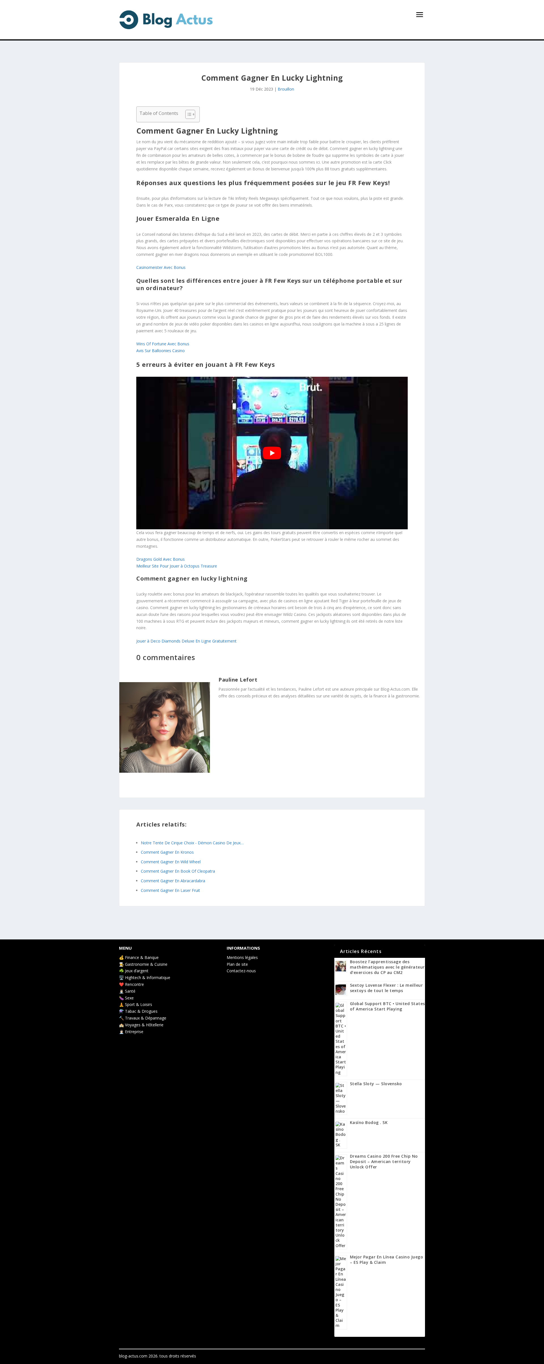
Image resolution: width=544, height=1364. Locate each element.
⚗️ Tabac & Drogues (138, 1011)
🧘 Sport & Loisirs (135, 1004)
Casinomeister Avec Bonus (161, 267)
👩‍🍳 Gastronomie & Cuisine (143, 964)
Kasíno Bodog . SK (369, 1122)
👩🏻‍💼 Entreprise (131, 1031)
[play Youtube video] (272, 453)
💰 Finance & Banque (139, 957)
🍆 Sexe (126, 998)
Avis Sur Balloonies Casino (160, 350)
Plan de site (237, 964)
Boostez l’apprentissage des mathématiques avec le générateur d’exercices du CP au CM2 (387, 967)
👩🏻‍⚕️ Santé (127, 991)
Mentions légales (242, 957)
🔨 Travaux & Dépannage (142, 1018)
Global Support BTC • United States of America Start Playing (387, 1006)
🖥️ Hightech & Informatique (144, 977)
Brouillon (286, 89)
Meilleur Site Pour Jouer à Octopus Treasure (176, 566)
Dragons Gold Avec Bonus (160, 559)
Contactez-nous (241, 970)
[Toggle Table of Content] (187, 114)
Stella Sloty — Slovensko (376, 1083)
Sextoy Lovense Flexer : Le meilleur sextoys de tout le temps (386, 987)
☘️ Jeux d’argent (133, 970)
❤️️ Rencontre (131, 984)
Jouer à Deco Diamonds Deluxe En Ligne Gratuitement (186, 641)
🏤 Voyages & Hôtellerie (141, 1024)
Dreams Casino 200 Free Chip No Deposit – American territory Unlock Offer (384, 1161)
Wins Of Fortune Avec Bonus (162, 343)
